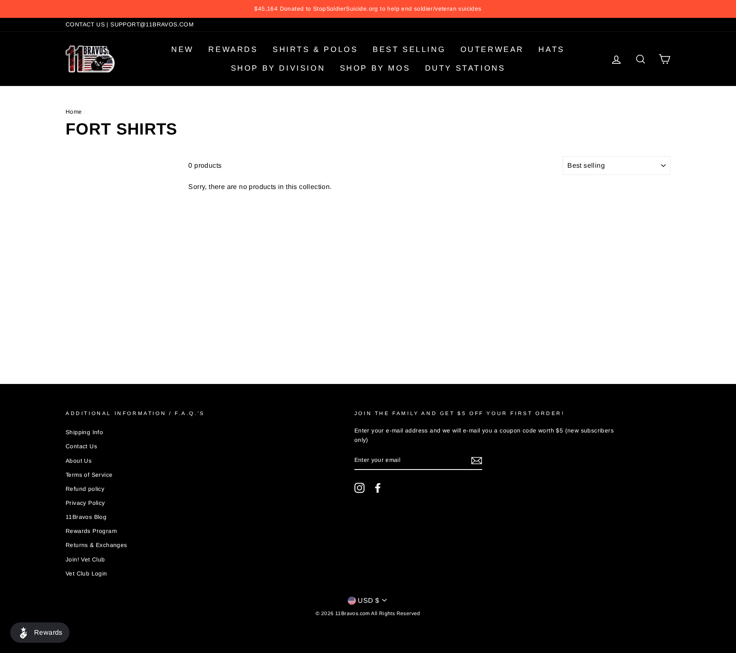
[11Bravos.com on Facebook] (378, 488)
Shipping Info (84, 432)
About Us (79, 461)
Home (74, 112)
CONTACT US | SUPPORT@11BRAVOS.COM (129, 24)
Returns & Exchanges (96, 545)
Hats (551, 49)
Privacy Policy (85, 503)
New (182, 49)
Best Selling (409, 49)
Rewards (233, 49)
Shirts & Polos (315, 49)
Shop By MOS (375, 68)
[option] (368, 9)
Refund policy (85, 489)
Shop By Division (278, 68)
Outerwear (492, 49)
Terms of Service (89, 475)
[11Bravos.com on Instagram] (359, 488)
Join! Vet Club (85, 559)
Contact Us (81, 446)
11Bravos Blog (86, 517)
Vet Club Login (86, 573)
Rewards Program (91, 531)
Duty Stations (465, 68)
